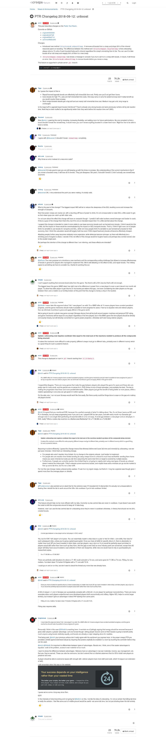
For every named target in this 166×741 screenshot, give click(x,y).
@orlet (40, 412)
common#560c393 (49, 39)
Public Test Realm (70, 26)
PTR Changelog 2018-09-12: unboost (62, 373)
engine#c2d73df (48, 35)
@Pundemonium (44, 486)
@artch (44, 120)
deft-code (41, 156)
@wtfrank (61, 257)
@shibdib (41, 305)
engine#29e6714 (48, 37)
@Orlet (62, 409)
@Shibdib (61, 302)
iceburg (40, 167)
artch (39, 23)
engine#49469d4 (48, 33)
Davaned (41, 117)
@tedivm (78, 699)
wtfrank (40, 204)
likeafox (40, 146)
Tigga (39, 88)
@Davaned (54, 135)
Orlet (39, 135)
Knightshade (42, 618)
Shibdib (40, 280)
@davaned (51, 138)
